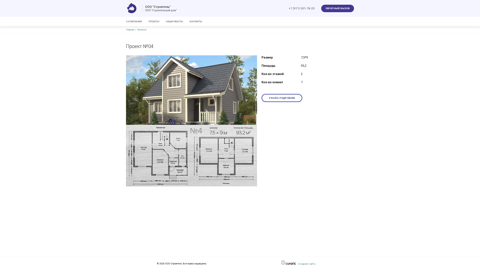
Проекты (153, 21)
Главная (130, 29)
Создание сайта (306, 264)
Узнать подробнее (282, 98)
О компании (134, 21)
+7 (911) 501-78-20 (302, 8)
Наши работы (174, 21)
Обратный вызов (338, 8)
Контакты (196, 21)
